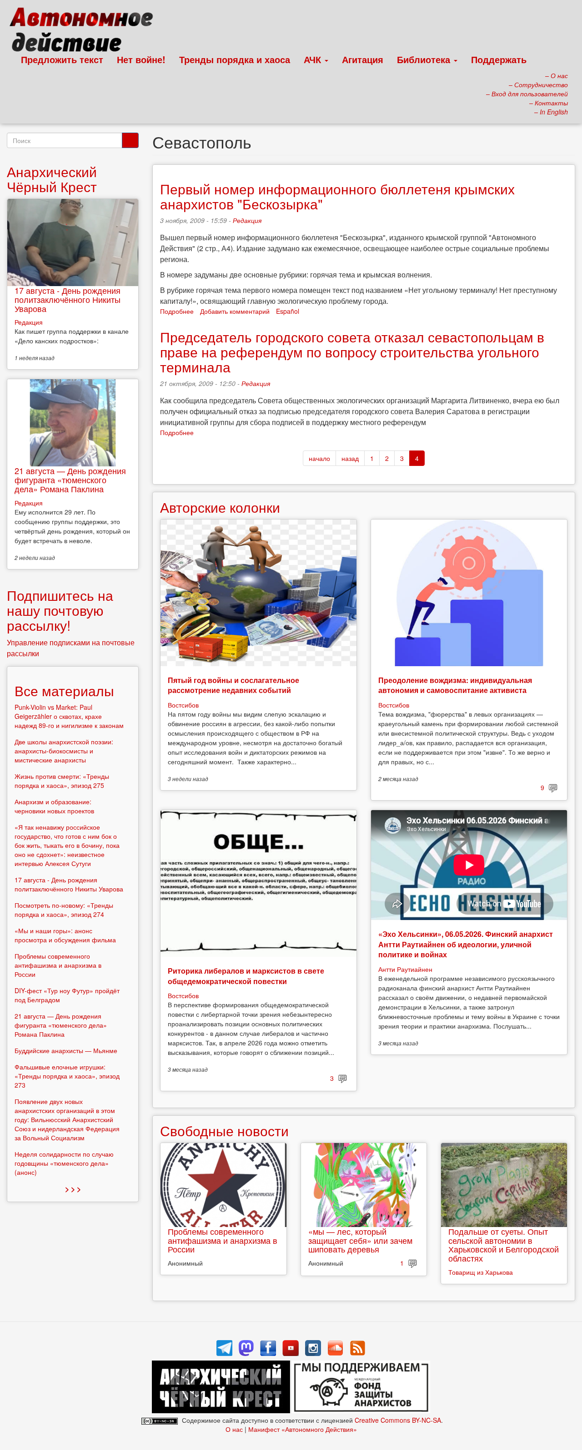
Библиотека (425, 59)
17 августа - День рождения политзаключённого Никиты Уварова (67, 299)
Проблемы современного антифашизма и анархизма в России (222, 1240)
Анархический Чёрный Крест (52, 179)
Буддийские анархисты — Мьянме (66, 1050)
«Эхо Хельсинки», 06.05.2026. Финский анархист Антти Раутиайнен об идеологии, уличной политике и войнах (465, 944)
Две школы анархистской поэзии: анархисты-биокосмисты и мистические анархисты (64, 750)
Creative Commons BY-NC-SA (398, 1420)
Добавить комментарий (235, 311)
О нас (234, 1429)
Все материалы (64, 690)
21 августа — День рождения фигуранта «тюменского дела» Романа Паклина (70, 480)
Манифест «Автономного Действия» (302, 1429)
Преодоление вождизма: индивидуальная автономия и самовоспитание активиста (455, 685)
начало (319, 458)
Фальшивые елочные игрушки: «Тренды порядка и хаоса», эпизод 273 (67, 1075)
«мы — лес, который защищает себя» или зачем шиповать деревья (360, 1240)
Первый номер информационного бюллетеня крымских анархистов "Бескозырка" (337, 196)
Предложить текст (62, 59)
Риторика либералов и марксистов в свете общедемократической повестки (246, 975)
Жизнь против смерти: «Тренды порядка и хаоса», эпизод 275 (62, 781)
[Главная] (85, 31)
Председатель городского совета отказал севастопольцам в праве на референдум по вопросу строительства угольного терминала (352, 351)
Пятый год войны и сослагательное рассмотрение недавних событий (233, 685)
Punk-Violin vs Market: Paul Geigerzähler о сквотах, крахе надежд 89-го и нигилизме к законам (69, 716)
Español (287, 311)
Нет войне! (141, 59)
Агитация (362, 59)
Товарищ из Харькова (480, 1272)
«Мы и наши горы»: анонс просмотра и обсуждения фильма (65, 935)
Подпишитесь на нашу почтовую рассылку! (60, 610)
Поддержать (499, 59)
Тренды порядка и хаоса (234, 59)
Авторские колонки (220, 507)
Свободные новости (224, 1130)
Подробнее (177, 311)
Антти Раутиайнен (405, 969)
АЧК (314, 59)
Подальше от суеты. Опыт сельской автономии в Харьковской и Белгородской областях (503, 1244)
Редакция (247, 220)
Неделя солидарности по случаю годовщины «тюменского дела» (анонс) (64, 1163)
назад (350, 458)
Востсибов (183, 704)
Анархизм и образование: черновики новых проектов (54, 806)
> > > (73, 1188)
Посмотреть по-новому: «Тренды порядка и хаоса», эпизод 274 (64, 910)
